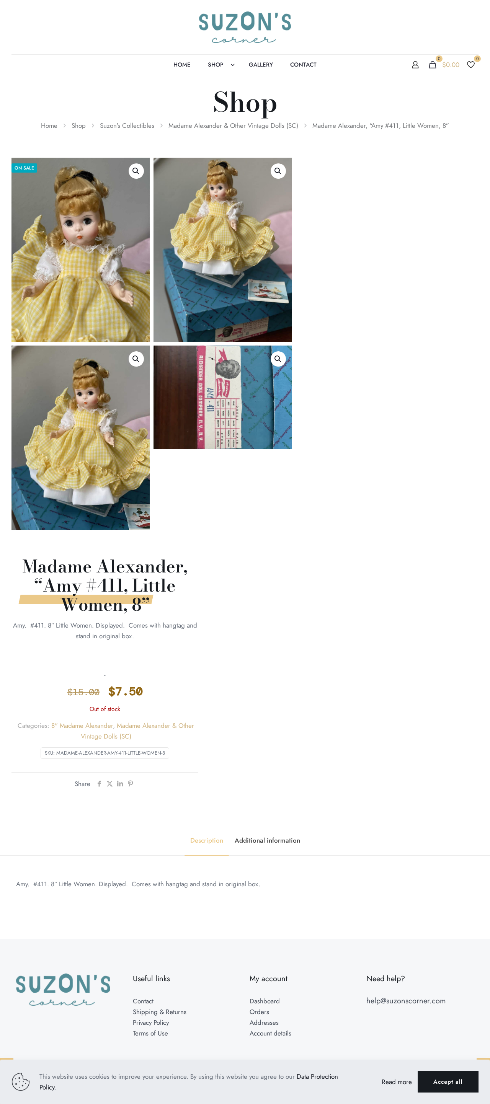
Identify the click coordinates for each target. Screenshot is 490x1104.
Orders (259, 1011)
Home (49, 125)
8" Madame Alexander (82, 725)
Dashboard (265, 1001)
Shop (79, 125)
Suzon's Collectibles (127, 125)
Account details (270, 1033)
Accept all (448, 1082)
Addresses (264, 1022)
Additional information (267, 840)
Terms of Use (150, 1033)
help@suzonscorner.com (406, 1000)
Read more (397, 1081)
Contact (143, 1001)
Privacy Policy (151, 1022)
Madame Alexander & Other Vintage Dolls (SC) (233, 125)
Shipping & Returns (159, 1011)
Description (206, 840)
